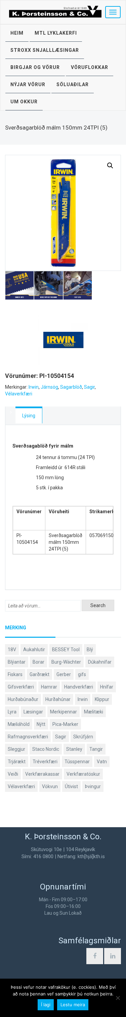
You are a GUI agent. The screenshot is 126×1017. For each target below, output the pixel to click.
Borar (38, 662)
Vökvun (50, 786)
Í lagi (45, 1004)
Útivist (71, 786)
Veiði (13, 774)
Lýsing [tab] (28, 415)
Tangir (96, 749)
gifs (82, 674)
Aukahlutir (34, 649)
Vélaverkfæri (18, 393)
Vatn (102, 761)
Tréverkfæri (45, 761)
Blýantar (17, 662)
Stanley (74, 749)
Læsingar (33, 711)
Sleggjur (16, 749)
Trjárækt (17, 761)
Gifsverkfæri (21, 687)
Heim (17, 33)
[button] (110, 166)
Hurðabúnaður (23, 699)
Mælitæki (93, 711)
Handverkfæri (78, 687)
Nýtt (41, 724)
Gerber (63, 674)
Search (98, 605)
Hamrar (49, 687)
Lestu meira (72, 1004)
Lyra (12, 711)
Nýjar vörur (27, 84)
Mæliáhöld (19, 724)
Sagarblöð (71, 387)
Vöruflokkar (89, 67)
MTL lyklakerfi (56, 33)
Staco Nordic (45, 749)
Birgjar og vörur (35, 67)
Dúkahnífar (100, 662)
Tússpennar (77, 761)
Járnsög (49, 387)
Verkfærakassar (42, 774)
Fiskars (15, 674)
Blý (90, 649)
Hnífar (106, 687)
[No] (117, 997)
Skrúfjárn (83, 736)
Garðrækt (39, 674)
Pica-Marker (65, 724)
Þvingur (93, 786)
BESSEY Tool (66, 649)
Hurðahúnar (58, 699)
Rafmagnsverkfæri (28, 736)
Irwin (34, 387)
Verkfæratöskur (83, 774)
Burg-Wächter (66, 662)
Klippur (102, 699)
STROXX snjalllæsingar (44, 50)
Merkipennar (63, 711)
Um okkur (24, 101)
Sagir (89, 387)
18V (12, 649)
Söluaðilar (72, 84)
